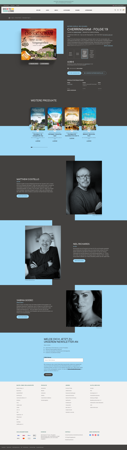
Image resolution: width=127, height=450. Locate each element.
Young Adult (68, 405)
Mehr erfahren (79, 260)
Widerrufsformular (94, 407)
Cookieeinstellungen (40, 447)
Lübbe (18, 407)
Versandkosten (87, 63)
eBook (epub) (77, 54)
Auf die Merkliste (44, 64)
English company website (119, 5)
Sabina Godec (77, 32)
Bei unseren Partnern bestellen (93, 73)
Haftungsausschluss (16, 447)
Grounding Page (32, 447)
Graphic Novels (69, 409)
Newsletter (13, 5)
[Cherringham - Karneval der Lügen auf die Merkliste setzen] (55, 118)
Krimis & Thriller (18, 17)
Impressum (4, 447)
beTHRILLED (19, 395)
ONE (17, 412)
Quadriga (18, 421)
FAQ (91, 390)
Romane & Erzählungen (70, 393)
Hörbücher (43, 393)
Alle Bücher (43, 388)
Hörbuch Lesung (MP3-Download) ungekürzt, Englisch (91, 54)
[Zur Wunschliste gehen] (120, 10)
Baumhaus (19, 390)
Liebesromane (68, 390)
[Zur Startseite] (9, 18)
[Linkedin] (98, 435)
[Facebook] (90, 435)
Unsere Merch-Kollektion (46, 397)
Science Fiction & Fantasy (71, 397)
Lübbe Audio (69, 84)
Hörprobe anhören (34, 63)
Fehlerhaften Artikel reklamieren (96, 402)
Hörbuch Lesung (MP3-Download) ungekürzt (84, 54)
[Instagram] (93, 435)
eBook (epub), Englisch (70, 54)
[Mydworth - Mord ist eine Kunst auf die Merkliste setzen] (89, 118)
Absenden (48, 374)
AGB (91, 405)
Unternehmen (88, 10)
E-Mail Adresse (47, 357)
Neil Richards (83, 26)
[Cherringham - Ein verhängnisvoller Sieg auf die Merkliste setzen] (38, 118)
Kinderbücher (68, 402)
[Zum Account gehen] (118, 10)
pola (17, 419)
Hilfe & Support (6, 5)
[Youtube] (95, 435)
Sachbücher (68, 400)
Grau (18, 402)
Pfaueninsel (19, 417)
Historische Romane (70, 395)
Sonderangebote (44, 400)
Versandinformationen (95, 395)
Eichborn (18, 400)
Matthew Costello (72, 26)
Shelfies (42, 395)
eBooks (42, 390)
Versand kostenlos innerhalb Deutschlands (74, 434)
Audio (13, 17)
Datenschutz (9, 447)
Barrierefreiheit (25, 447)
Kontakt (17, 5)
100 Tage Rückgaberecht (70, 437)
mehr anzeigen (108, 45)
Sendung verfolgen (94, 397)
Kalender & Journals (70, 412)
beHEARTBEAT (20, 393)
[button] (38, 125)
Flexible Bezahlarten (69, 439)
